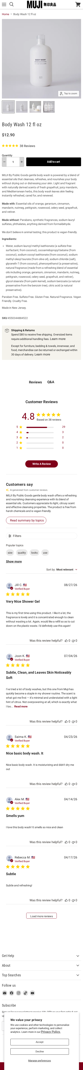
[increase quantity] (21, 162)
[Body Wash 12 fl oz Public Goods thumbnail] (8, 107)
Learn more (57, 339)
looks (34, 552)
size (10, 552)
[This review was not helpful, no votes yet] (73, 640)
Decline (40, 1051)
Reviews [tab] (35, 382)
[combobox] (61, 569)
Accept (39, 1042)
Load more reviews (41, 916)
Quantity (7, 155)
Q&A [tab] (50, 382)
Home (5, 14)
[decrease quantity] (4, 162)
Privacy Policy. (51, 1032)
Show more (14, 561)
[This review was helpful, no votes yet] (66, 640)
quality (22, 552)
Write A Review (41, 463)
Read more (21, 706)
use (45, 552)
